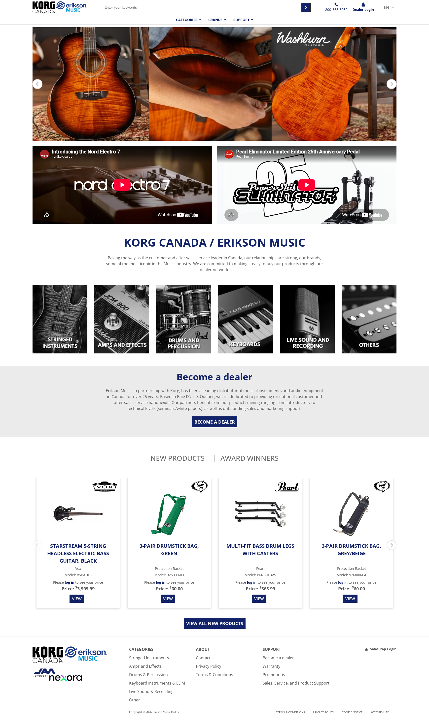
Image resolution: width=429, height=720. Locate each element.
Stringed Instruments (149, 658)
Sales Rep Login (383, 649)
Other (134, 700)
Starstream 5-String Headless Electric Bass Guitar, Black (78, 553)
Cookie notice (352, 712)
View (77, 599)
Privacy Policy (208, 666)
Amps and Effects (145, 666)
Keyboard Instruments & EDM (157, 683)
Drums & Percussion (148, 674)
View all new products (214, 623)
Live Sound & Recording (151, 691)
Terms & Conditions (214, 674)
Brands (215, 19)
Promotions (274, 674)
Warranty (271, 666)
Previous (37, 84)
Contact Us (206, 658)
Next (391, 84)
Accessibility (379, 712)
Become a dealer (214, 422)
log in (69, 582)
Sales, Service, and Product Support (296, 683)
